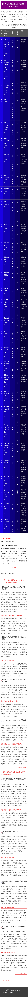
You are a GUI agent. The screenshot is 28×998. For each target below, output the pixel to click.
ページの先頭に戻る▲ (21, 768)
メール (11, 992)
